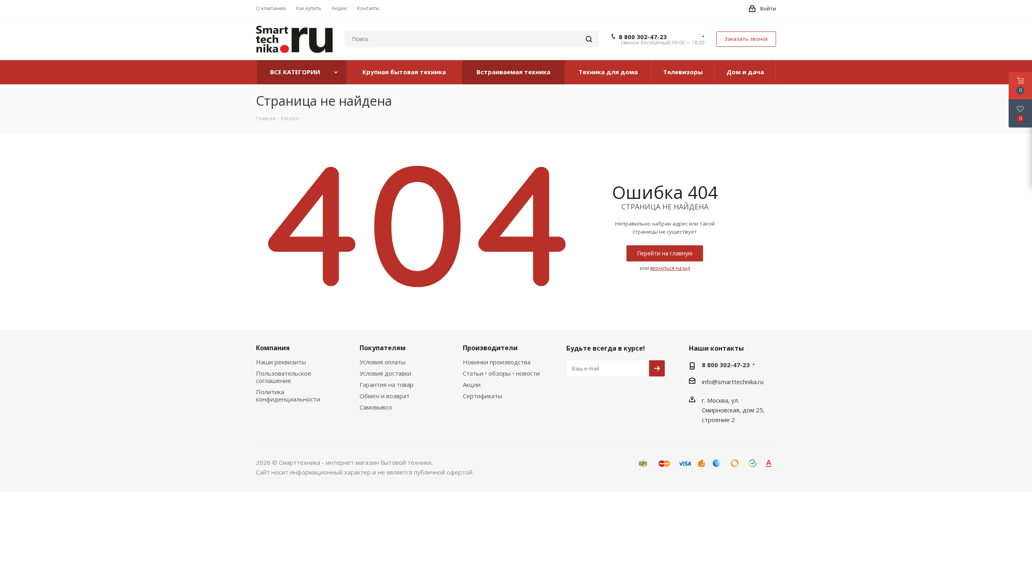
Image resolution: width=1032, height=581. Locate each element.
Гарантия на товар (387, 384)
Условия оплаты (383, 362)
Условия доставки (385, 373)
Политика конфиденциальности (288, 395)
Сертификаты (482, 396)
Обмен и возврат (385, 396)
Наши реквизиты (281, 362)
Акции (472, 384)
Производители (490, 347)
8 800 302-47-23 (643, 36)
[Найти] (589, 39)
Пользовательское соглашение (283, 377)
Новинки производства (497, 362)
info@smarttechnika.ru (733, 382)
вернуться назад (670, 268)
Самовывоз (376, 407)
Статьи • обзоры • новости (501, 373)
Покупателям (383, 347)
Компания (273, 347)
